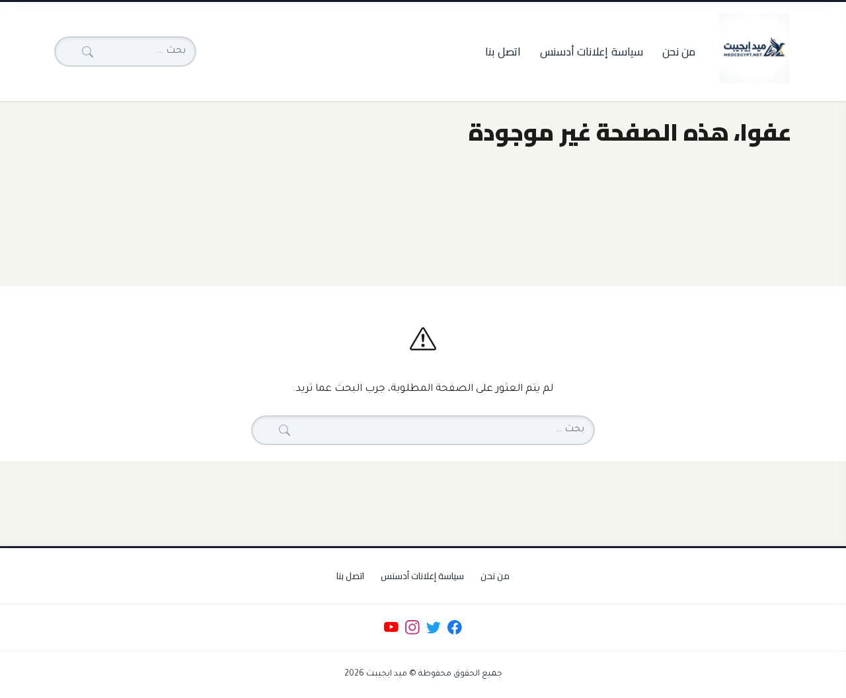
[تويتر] (433, 627)
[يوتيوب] (391, 627)
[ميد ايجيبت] (754, 47)
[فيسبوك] (455, 627)
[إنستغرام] (412, 627)
